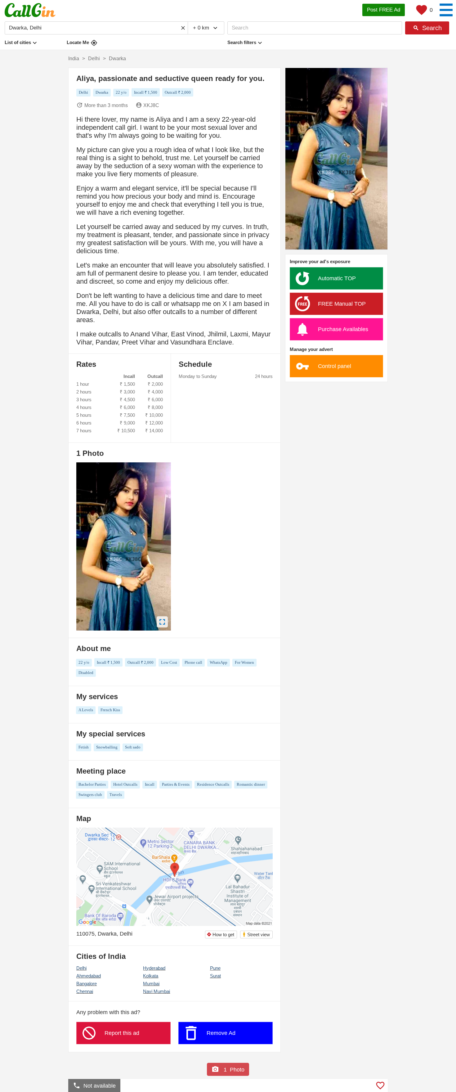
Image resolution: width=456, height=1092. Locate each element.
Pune (215, 968)
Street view (256, 934)
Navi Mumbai (156, 991)
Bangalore (86, 983)
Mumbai (151, 983)
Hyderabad (154, 968)
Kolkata (150, 975)
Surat (215, 975)
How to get (220, 934)
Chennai (84, 991)
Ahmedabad (88, 975)
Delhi (81, 968)
